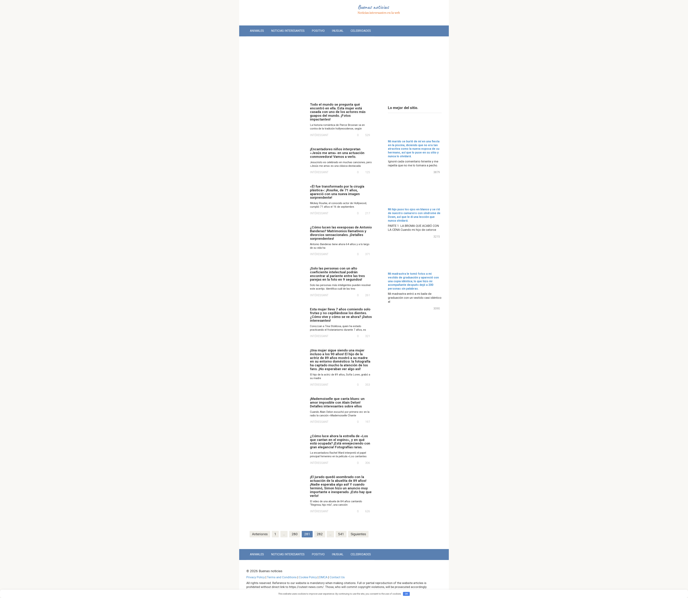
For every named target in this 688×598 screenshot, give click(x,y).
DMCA (323, 577)
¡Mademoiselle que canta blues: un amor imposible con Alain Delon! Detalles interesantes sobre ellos (337, 402)
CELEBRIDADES (361, 30)
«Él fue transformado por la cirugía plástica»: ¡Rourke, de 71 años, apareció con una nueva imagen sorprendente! (337, 192)
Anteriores (260, 534)
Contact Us (337, 577)
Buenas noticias (373, 7)
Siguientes (358, 534)
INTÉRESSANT (319, 135)
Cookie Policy (308, 577)
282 (320, 534)
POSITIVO (318, 30)
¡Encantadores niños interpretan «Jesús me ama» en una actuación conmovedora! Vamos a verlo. (337, 153)
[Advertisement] (344, 67)
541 (341, 534)
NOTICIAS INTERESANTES (288, 30)
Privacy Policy (255, 577)
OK (406, 593)
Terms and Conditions (282, 577)
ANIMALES (257, 30)
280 (295, 534)
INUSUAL (337, 30)
